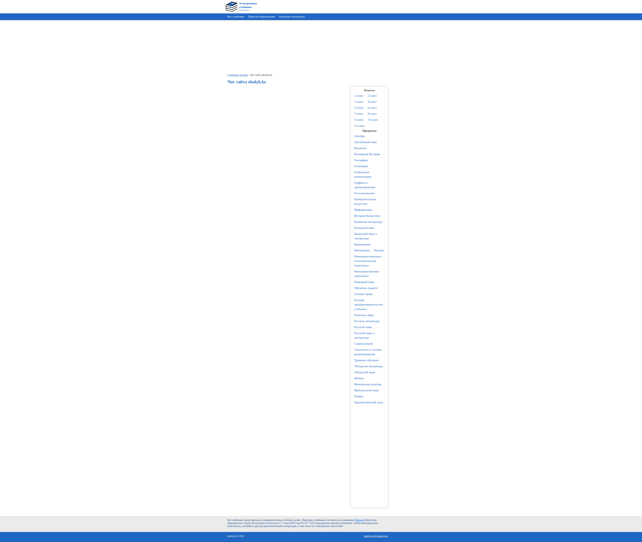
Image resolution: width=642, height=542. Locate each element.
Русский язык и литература (364, 335)
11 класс (359, 125)
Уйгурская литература (368, 366)
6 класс (372, 107)
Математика (362, 250)
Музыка (379, 250)
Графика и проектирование (364, 185)
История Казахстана (367, 215)
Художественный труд (368, 402)
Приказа (359, 520)
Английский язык (365, 142)
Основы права (363, 294)
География (361, 160)
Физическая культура (368, 384)
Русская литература (367, 321)
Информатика (363, 209)
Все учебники (235, 16)
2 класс (372, 95)
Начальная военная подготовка (366, 274)
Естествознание (364, 193)
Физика (359, 378)
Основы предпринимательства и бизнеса (368, 304)
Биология (360, 148)
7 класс (359, 113)
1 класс (359, 95)
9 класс (359, 119)
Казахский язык (364, 227)
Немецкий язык (364, 282)
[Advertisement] (627, 72)
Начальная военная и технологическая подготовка (367, 261)
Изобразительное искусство (365, 201)
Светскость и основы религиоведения (368, 352)
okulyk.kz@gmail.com (376, 536)
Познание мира (364, 315)
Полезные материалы (292, 16)
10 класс (373, 119)
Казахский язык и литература (365, 236)
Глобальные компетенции (362, 174)
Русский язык (363, 327)
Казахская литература (368, 221)
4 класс (372, 101)
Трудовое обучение (366, 360)
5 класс (359, 107)
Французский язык (366, 390)
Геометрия (361, 166)
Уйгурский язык (364, 372)
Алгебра (359, 136)
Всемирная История (367, 154)
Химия (358, 396)
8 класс (372, 113)
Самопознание (363, 343)
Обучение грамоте (366, 288)
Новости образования (261, 16)
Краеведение (362, 244)
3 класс (359, 101)
